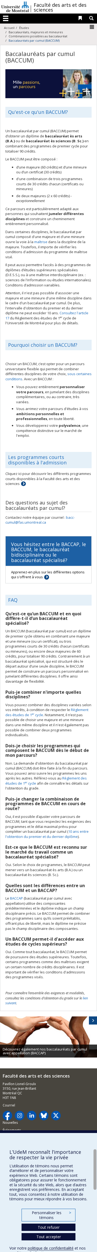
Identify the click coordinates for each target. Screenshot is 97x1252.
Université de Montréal (15, 6)
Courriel (9, 1105)
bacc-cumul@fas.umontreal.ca (40, 520)
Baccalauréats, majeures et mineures (36, 32)
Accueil (9, 28)
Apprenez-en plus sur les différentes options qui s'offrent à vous (48, 575)
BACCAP (16, 898)
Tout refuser (49, 1227)
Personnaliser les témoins (51, 1215)
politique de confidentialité (51, 1248)
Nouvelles (10, 1122)
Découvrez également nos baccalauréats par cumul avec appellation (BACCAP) (45, 1051)
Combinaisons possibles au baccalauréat (38, 36)
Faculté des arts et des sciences (60, 7)
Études (24, 28)
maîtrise (40, 241)
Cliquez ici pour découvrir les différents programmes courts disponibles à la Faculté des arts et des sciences (48, 478)
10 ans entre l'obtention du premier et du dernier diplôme (47, 834)
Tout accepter (48, 1236)
